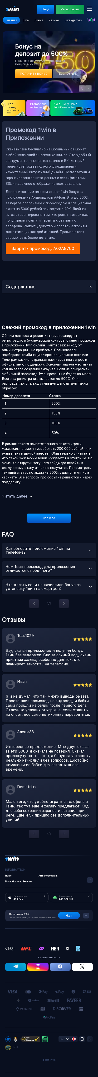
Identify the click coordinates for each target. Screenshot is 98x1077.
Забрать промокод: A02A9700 (42, 248)
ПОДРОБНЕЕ (67, 73)
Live (26, 20)
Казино (54, 20)
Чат (69, 915)
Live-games (73, 20)
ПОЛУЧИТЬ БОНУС (34, 73)
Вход (45, 9)
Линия (38, 20)
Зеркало (49, 518)
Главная (11, 20)
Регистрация (70, 9)
